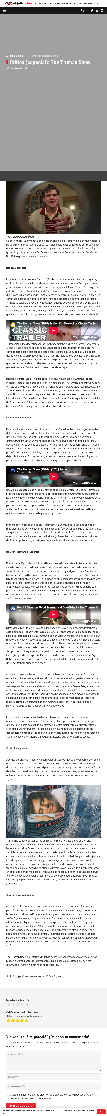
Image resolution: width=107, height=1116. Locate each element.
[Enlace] (18, 3)
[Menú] (4, 10)
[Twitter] (91, 10)
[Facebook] (101, 10)
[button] (53, 210)
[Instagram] (96, 10)
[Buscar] (82, 10)
